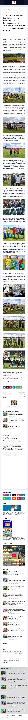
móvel (18, 655)
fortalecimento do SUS (18, 653)
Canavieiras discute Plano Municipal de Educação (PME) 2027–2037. (15, 636)
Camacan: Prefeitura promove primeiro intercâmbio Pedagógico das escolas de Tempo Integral (16, 580)
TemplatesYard (12, 717)
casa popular (5, 651)
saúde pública (5, 662)
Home (8, 715)
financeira (10, 653)
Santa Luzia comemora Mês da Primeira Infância (15, 617)
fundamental (5, 655)
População (5, 660)
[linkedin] (23, 495)
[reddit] (14, 498)
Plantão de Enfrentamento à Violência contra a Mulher (15, 425)
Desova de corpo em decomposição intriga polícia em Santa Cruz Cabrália (16, 573)
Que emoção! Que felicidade (14, 660)
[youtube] (19, 495)
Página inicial (6, 9)
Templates (24, 717)
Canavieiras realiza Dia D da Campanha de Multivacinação (15, 413)
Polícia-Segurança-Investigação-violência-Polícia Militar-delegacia (13, 658)
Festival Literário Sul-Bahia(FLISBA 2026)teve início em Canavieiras (16, 419)
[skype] (9, 498)
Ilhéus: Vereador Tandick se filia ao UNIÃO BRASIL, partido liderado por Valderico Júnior (16, 603)
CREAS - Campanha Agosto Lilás (15, 651)
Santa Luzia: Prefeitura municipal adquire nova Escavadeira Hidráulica (16, 588)
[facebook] (9, 495)
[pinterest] (19, 498)
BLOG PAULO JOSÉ (6, 33)
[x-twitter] (14, 495)
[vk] (23, 498)
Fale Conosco (19, 715)
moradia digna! (12, 655)
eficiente (4, 653)
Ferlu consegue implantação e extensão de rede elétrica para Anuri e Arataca (16, 595)
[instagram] (5, 495)
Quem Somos (13, 715)
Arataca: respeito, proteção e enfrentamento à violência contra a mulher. (16, 611)
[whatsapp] (5, 498)
